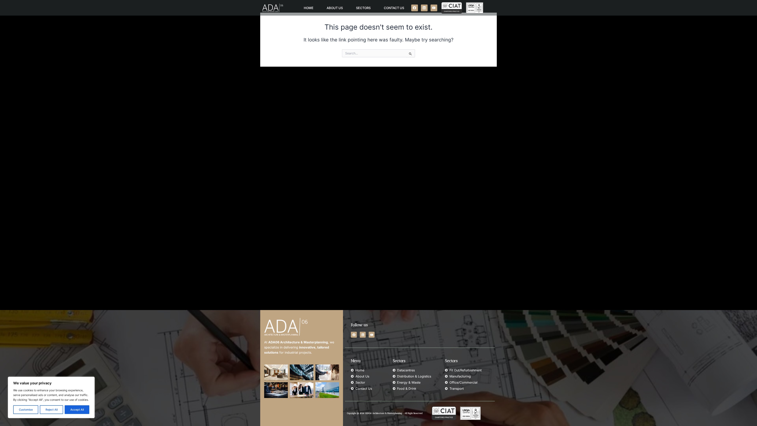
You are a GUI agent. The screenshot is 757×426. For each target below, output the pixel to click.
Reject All (52, 409)
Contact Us (394, 8)
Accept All (77, 409)
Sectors (363, 8)
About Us (335, 8)
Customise (26, 409)
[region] (51, 397)
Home (308, 8)
